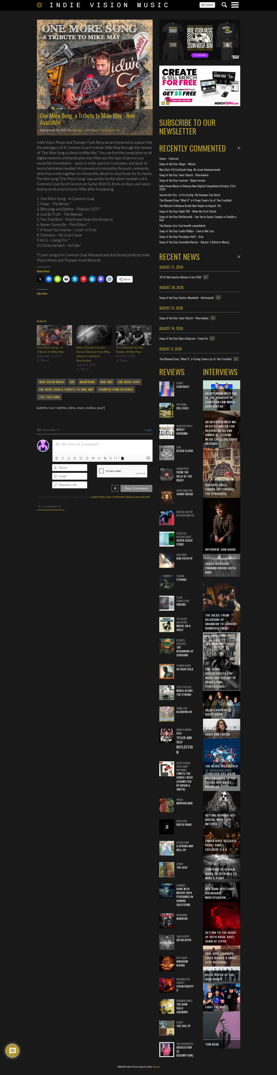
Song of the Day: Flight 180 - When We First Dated (187, 211)
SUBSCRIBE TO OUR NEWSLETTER (187, 126)
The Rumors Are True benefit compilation (182, 225)
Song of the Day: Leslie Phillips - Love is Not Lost (186, 231)
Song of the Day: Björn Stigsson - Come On (183, 338)
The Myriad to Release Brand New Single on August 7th (190, 205)
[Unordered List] (87, 458)
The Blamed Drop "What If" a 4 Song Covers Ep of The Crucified (195, 200)
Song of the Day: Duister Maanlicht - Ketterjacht (186, 297)
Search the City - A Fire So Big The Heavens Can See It (189, 194)
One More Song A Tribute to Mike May (66, 389)
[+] (116, 458)
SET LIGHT (207, 4)
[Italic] (63, 458)
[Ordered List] (81, 458)
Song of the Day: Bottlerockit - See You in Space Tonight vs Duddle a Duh (197, 218)
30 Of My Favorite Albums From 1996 (180, 277)
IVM (72, 382)
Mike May (106, 382)
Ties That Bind (49, 397)
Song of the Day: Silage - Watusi (177, 163)
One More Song (129, 382)
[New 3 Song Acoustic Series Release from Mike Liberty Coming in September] (94, 335)
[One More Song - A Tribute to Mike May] (54, 335)
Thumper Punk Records (115, 389)
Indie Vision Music (51, 382)
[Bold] (57, 458)
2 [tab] (167, 103)
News (94, 130)
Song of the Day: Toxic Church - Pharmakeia (183, 175)
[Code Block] (99, 458)
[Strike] (75, 458)
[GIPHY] (123, 458)
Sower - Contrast (169, 158)
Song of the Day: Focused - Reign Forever (182, 180)
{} (110, 458)
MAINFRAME (87, 382)
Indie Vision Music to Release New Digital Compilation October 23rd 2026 (197, 187)
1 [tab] (163, 103)
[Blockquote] (93, 458)
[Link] (105, 458)
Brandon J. (79, 130)
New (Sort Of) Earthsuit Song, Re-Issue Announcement (189, 169)
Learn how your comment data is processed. (120, 497)
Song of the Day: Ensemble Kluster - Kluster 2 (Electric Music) (194, 242)
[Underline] (69, 458)
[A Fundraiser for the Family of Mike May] (133, 335)
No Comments (110, 130)
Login (148, 430)
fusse (156, 1066)
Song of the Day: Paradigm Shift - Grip (181, 236)
